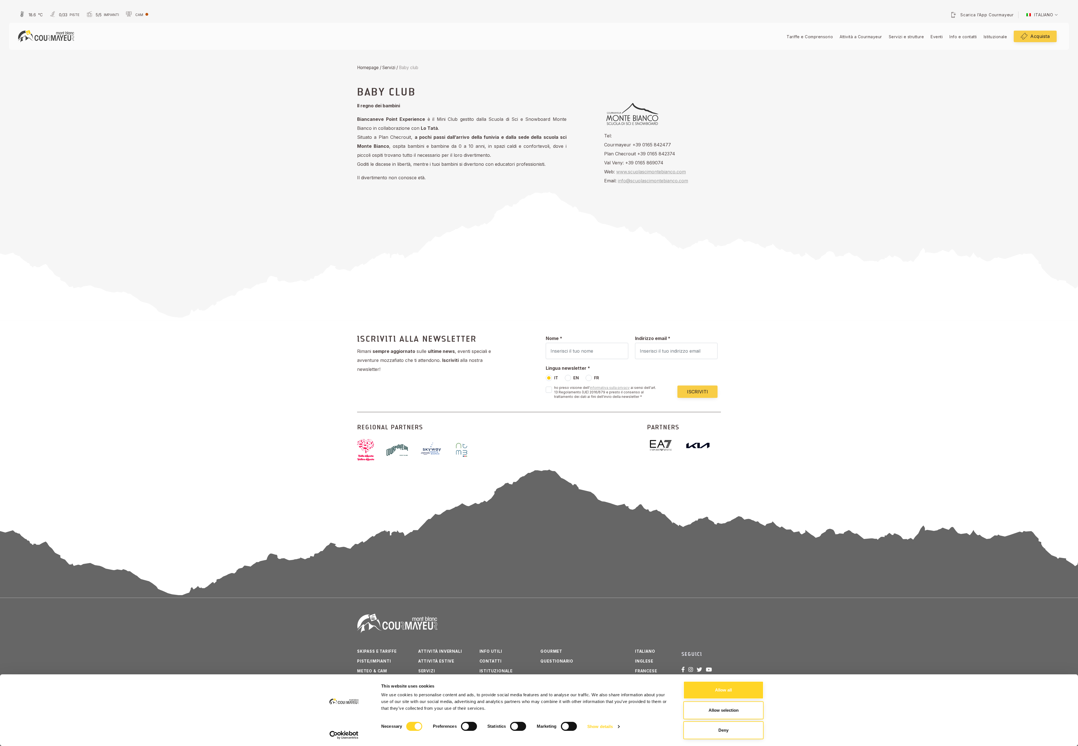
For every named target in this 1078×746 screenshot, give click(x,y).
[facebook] (683, 669)
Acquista (1040, 36)
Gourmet (551, 651)
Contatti (490, 661)
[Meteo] (30, 15)
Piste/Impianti (374, 661)
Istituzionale (995, 36)
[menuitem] (1039, 15)
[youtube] (709, 669)
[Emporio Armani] (665, 445)
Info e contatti (963, 36)
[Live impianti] (102, 15)
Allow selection (724, 710)
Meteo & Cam (372, 671)
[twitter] (699, 669)
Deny (723, 730)
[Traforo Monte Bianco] (466, 450)
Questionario (556, 661)
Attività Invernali (440, 651)
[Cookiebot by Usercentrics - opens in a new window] (344, 735)
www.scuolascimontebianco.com (651, 171)
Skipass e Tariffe (377, 651)
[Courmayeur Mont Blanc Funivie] (46, 35)
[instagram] (690, 669)
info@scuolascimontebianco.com (653, 180)
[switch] (469, 726)
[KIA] (702, 445)
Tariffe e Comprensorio (810, 36)
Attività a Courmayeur (861, 36)
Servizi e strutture (906, 36)
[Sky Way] (436, 450)
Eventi (937, 36)
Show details (600, 726)
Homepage (368, 67)
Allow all (723, 690)
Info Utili (490, 651)
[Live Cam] (136, 15)
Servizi (388, 67)
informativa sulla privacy (610, 388)
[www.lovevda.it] (370, 450)
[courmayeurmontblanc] (401, 450)
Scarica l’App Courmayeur (987, 14)
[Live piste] (63, 15)
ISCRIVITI (697, 391)
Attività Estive (436, 661)
